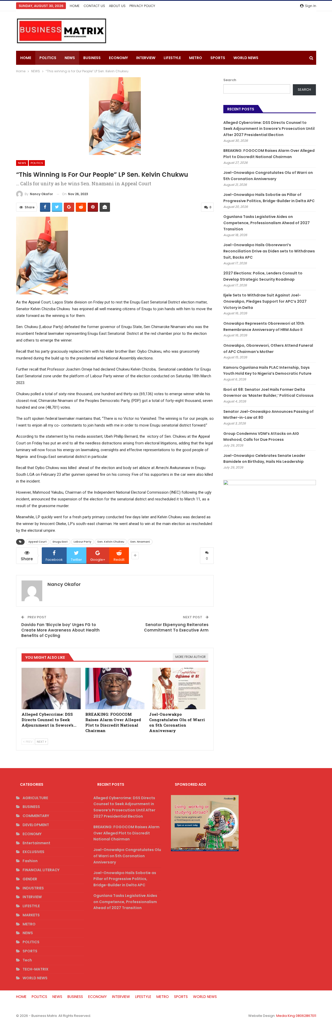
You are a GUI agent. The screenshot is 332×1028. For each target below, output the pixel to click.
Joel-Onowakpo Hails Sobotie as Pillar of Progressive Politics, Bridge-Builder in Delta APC (124, 879)
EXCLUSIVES (33, 851)
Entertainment (36, 843)
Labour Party (82, 542)
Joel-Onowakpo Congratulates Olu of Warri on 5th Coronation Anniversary (127, 856)
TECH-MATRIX (36, 969)
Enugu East (60, 542)
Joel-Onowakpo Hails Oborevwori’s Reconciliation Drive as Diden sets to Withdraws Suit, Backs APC (269, 251)
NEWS (70, 57)
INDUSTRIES (33, 888)
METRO (195, 57)
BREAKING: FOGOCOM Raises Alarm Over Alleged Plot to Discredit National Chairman (126, 833)
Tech (27, 960)
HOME (75, 5)
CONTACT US (94, 5)
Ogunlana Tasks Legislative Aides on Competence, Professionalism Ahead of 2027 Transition (266, 223)
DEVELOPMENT (36, 824)
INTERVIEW (145, 57)
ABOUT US (117, 5)
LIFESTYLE (172, 57)
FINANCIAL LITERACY (41, 870)
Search (229, 79)
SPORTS (217, 57)
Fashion (30, 860)
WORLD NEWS (245, 57)
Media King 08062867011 (296, 1015)
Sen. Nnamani (140, 542)
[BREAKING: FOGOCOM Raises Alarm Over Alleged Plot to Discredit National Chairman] (114, 688)
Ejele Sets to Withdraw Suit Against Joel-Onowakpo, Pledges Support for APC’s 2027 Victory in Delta (265, 301)
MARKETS (31, 915)
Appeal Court (37, 542)
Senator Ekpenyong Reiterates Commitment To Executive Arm (176, 627)
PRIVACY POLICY (142, 5)
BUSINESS (92, 57)
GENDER (30, 879)
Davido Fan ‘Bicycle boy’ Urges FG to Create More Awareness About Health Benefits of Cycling (60, 630)
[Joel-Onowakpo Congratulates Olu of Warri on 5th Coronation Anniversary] (178, 688)
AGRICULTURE (35, 797)
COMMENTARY (36, 815)
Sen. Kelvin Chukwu (110, 542)
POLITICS (47, 57)
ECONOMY (118, 57)
